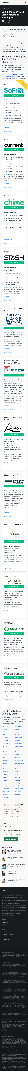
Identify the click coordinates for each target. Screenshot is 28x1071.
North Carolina (19, 743)
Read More (7, 127)
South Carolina (19, 763)
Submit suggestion (10, 839)
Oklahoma (18, 752)
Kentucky (5, 771)
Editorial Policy (5, 932)
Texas (17, 771)
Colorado (5, 740)
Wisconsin (18, 791)
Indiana (5, 763)
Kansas (5, 769)
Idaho (4, 757)
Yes (6, 834)
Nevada (17, 729)
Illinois (5, 760)
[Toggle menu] (25, 2)
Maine (4, 777)
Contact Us (4, 924)
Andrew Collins (9, 21)
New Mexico (18, 737)
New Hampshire (19, 732)
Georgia (5, 752)
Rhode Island (19, 760)
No (11, 834)
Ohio (16, 749)
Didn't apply (19, 834)
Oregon (17, 754)
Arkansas (5, 735)
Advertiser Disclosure (6, 8)
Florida (5, 749)
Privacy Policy (5, 939)
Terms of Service (6, 937)
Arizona (5, 732)
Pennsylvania (19, 757)
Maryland (5, 780)
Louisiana (5, 774)
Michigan (5, 786)
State (5, 823)
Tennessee (18, 769)
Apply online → (8, 131)
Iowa (4, 766)
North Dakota (19, 746)
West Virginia (19, 788)
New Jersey (18, 735)
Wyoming (17, 794)
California (6, 737)
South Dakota (19, 766)
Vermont (17, 777)
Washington (18, 783)
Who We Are (5, 922)
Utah (16, 774)
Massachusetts (7, 783)
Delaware (5, 746)
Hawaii (5, 754)
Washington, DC (19, 786)
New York (18, 740)
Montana (5, 797)
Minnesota (6, 788)
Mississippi (6, 791)
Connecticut (6, 743)
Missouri (5, 794)
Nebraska (18, 726)
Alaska (5, 729)
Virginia (17, 780)
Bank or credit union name (11, 817)
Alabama (5, 726)
